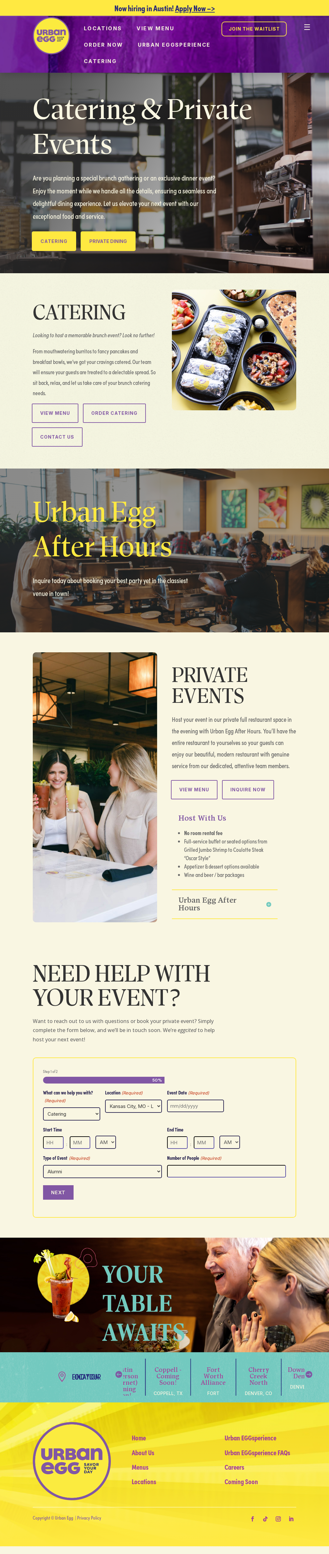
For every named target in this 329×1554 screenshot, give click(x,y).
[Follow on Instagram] (278, 1519)
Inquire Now (248, 789)
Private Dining (108, 241)
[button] (308, 1374)
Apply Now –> (195, 8)
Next (58, 1192)
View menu (155, 28)
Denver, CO (258, 1393)
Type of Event (66, 1157)
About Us (143, 1452)
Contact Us (57, 437)
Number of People (194, 1157)
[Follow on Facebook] (252, 1519)
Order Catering (114, 413)
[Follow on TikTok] (265, 1519)
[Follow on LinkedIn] (291, 1519)
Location (124, 1092)
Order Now (103, 45)
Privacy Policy (89, 1517)
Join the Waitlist (254, 29)
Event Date (188, 1092)
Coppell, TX (168, 1393)
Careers (234, 1467)
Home (139, 1437)
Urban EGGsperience (174, 45)
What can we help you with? (68, 1096)
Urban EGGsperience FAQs (257, 1452)
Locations (103, 28)
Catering (100, 61)
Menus (140, 1467)
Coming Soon (241, 1481)
